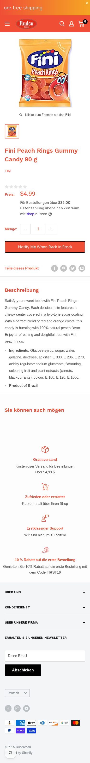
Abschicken (23, 670)
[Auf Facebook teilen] (54, 268)
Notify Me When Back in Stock (45, 247)
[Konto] (71, 23)
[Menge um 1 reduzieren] (25, 229)
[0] (81, 24)
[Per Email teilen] (81, 268)
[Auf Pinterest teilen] (63, 268)
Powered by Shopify (19, 753)
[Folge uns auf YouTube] (26, 708)
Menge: (11, 229)
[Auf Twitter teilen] (72, 268)
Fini (8, 171)
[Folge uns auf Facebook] (8, 708)
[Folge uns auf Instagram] (17, 708)
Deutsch (13, 693)
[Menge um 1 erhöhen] (51, 229)
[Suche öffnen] (62, 23)
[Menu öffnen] (7, 24)
